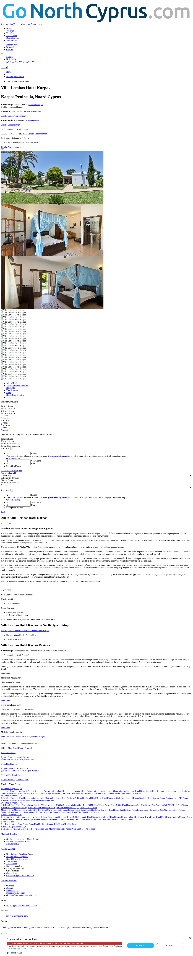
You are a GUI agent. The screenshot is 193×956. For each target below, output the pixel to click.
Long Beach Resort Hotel (150, 817)
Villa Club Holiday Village (88, 812)
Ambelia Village (76, 805)
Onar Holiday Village (71, 810)
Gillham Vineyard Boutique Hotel (126, 791)
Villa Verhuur (11, 861)
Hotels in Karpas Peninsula (13, 826)
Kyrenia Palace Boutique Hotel (165, 798)
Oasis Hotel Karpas (63, 829)
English (9, 57)
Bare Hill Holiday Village (93, 805)
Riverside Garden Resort (46, 800)
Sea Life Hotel (113, 819)
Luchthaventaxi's (13, 844)
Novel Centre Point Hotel (44, 819)
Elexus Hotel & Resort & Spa (99, 791)
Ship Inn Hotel (41, 812)
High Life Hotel (60, 807)
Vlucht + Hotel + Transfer (17, 385)
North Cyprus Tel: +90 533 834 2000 (21, 905)
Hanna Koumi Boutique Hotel (40, 807)
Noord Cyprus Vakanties (11, 927)
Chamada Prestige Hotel (45, 791)
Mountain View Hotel (23, 810)
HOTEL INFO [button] (7, 523)
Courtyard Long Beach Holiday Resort (37, 817)
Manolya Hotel (7, 810)
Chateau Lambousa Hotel (55, 798)
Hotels (9, 28)
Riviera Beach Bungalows (148, 810)
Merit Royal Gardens (170, 817)
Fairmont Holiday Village (16, 807)
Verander (5, 430)
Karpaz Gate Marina (46, 829)
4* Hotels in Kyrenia (11, 796)
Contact (9, 49)
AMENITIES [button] (6, 590)
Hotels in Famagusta (11, 815)
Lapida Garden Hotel (88, 807)
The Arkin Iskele (126, 819)
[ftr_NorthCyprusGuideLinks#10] (20, 875)
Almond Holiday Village (37, 805)
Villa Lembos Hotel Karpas (83, 829)
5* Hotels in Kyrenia (11, 788)
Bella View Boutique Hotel (12, 798)
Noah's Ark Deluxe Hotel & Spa (19, 819)
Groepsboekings (13, 458)
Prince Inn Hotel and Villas (125, 810)
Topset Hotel (71, 812)
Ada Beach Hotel (8, 805)
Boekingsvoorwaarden (15, 893)
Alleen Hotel (11, 383)
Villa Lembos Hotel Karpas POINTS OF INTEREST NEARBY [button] (28, 619)
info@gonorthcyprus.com (17, 916)
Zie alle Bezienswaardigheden (13, 116)
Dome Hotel (101, 798)
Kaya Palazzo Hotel (173, 791)
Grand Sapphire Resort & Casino (67, 817)
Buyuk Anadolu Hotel (136, 805)
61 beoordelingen (35, 104)
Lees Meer (5, 673)
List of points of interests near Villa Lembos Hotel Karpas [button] (25, 630)
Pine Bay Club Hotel (105, 810)
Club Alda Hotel (170, 805)
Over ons (10, 886)
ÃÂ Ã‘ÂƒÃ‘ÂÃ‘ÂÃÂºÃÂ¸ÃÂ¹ (20, 62)
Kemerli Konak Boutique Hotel (139, 798)
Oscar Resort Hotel (14, 800)
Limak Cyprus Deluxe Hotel (127, 817)
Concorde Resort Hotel (10, 817)
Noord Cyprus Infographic (17, 856)
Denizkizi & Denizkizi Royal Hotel (81, 798)
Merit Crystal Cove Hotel (64, 793)
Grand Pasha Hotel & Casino (152, 791)
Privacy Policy (86, 927)
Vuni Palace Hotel (133, 793)
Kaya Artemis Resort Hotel (103, 817)
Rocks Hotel (95, 793)
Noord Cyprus (12, 45)
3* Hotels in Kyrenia (11, 803)
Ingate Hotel (87, 817)
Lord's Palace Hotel (46, 793)
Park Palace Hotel (88, 810)
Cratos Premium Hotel (76, 791)
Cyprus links (11, 873)
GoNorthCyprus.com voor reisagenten (22, 895)
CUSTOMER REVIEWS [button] (12, 639)
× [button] (190, 938)
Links (95, 927)
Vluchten (10, 31)
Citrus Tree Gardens (154, 805)
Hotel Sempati (73, 807)
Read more (118, 946)
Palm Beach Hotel (77, 819)
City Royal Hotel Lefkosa (11, 824)
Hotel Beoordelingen (15, 395)
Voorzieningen (12, 390)
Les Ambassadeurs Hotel (26, 793)
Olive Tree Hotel (40, 810)
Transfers (10, 33)
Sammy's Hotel (7, 812)
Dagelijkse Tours (13, 38)
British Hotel (121, 805)
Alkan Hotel (21, 805)
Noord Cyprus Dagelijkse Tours (19, 854)
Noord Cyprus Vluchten (50, 927)
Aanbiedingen (12, 40)
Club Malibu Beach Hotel (26, 829)
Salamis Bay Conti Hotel (96, 819)
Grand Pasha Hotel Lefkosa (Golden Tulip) (41, 824)
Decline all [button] (170, 945)
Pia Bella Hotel (29, 800)
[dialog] (96, 945)
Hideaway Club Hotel (116, 798)
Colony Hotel (61, 791)
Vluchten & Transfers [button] (9, 834)
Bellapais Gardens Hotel (34, 798)
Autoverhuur (11, 35)
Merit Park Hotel (83, 793)
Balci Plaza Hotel (8, 829)
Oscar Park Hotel (62, 819)
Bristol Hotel (110, 805)
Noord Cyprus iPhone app (17, 859)
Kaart (8, 392)
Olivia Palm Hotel (54, 810)
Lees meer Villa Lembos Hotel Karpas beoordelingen (23, 736)
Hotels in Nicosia (9, 822)
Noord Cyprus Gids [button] (8, 849)
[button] (64, 948)
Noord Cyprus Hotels (15, 76)
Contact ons (103, 927)
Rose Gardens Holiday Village (172, 810)
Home (8, 72)
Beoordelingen (12, 47)
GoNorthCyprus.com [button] (9, 881)
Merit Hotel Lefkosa (67, 824)
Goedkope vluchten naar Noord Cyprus (22, 839)
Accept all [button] (141, 945)
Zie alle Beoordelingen (10, 125)
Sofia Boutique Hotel (57, 812)
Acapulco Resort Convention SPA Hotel (18, 791)
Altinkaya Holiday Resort (58, 805)
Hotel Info (10, 388)
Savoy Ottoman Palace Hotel (113, 793)
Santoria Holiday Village (24, 812)
